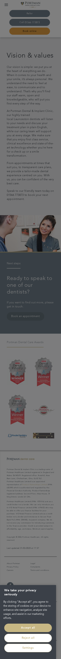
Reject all (28, 638)
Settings (28, 648)
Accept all (28, 627)
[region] (28, 622)
